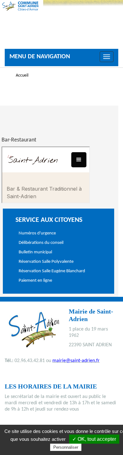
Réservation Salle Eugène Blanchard (52, 271)
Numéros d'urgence (37, 233)
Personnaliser (65, 447)
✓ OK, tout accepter (94, 439)
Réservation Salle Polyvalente (46, 261)
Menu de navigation (39, 57)
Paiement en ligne (35, 280)
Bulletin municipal (35, 252)
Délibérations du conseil (41, 242)
